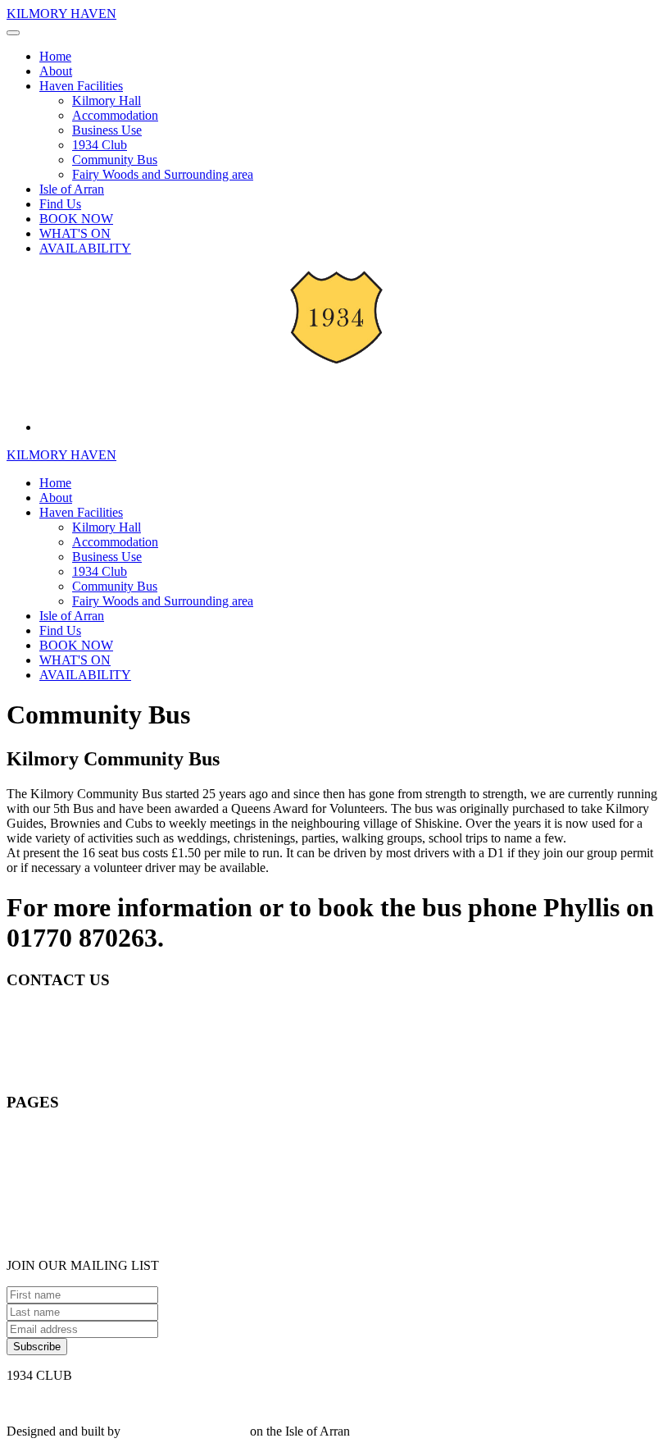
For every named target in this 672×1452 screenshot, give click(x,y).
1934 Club (99, 145)
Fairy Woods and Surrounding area (162, 174)
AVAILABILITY (85, 248)
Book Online (40, 1134)
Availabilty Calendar (60, 1237)
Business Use (107, 130)
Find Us (60, 204)
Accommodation (115, 115)
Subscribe (37, 1346)
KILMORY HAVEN (61, 14)
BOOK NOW (76, 219)
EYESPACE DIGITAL (185, 1431)
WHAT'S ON (75, 233)
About (55, 71)
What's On (34, 1208)
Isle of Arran (71, 189)
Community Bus (114, 160)
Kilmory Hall (106, 100)
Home (55, 56)
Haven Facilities (81, 86)
